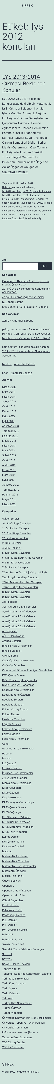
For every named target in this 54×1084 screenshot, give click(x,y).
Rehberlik (8, 934)
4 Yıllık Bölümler (11, 547)
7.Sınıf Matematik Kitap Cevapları (22, 582)
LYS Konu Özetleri (13, 846)
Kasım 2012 (9, 470)
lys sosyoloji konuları (23, 214)
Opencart (8, 885)
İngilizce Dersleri (12, 768)
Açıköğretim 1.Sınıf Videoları (19, 611)
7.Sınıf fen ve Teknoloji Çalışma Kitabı (24, 572)
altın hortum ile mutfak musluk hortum (25, 346)
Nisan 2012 (9, 504)
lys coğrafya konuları (32, 198)
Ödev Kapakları (11, 880)
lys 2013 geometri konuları (36, 191)
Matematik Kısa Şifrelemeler (19, 866)
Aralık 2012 (9, 465)
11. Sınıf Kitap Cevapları (16, 528)
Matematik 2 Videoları (15, 861)
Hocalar (7, 758)
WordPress (8, 1071)
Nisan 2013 (9, 445)
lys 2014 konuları (31, 195)
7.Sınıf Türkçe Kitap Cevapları (20, 587)
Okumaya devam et (15, 172)
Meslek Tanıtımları (13, 875)
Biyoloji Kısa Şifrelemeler (17, 645)
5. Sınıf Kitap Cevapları (16, 552)
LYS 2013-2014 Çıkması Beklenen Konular (24, 83)
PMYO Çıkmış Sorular (15, 929)
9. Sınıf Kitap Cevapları (16, 596)
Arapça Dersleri (11, 640)
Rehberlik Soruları (12, 939)
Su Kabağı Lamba (12, 301)
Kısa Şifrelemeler (12, 797)
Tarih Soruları (10, 988)
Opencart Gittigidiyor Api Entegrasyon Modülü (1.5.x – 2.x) (25, 283)
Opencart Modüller (13, 895)
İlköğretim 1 (9, 763)
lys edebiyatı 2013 (32, 202)
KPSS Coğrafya (11, 812)
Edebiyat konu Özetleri (16, 694)
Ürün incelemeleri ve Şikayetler (20, 1032)
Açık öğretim (10, 601)
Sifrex (27, 5)
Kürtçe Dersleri (11, 836)
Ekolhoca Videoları (13, 719)
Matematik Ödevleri (14, 870)
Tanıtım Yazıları (11, 968)
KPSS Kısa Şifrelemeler (16, 821)
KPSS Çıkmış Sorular (14, 807)
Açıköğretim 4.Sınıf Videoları (19, 626)
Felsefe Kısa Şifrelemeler (17, 729)
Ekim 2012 (8, 474)
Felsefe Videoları (12, 733)
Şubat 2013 (9, 455)
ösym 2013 (18, 218)
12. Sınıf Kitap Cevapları (16, 533)
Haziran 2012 (10, 494)
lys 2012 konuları (11, 191)
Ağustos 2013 (10, 425)
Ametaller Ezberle (22, 320)
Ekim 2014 (8, 391)
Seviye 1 (7, 954)
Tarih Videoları (11, 993)
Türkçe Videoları (12, 1012)
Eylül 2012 (8, 479)
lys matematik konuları (24, 210)
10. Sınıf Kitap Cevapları (16, 523)
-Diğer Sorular (10, 518)
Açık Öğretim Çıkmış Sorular (19, 606)
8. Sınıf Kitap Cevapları (16, 591)
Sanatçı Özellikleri (13, 944)
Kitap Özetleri (10, 792)
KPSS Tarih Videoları (14, 831)
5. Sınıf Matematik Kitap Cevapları (22, 557)
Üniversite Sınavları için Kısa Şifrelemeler (26, 1017)
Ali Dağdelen (9, 631)
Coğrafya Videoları (13, 665)
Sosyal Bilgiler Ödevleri (16, 963)
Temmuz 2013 (10, 430)
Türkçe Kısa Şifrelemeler (17, 1003)
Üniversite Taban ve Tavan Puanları (23, 1022)
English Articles (11, 724)
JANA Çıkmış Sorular (14, 777)
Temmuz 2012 (10, 489)
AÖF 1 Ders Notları (13, 635)
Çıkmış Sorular (11, 655)
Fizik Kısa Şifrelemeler (15, 738)
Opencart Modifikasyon (16, 890)
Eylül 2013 (8, 421)
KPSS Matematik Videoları (18, 826)
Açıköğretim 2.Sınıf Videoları (19, 616)
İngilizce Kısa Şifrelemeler (17, 772)
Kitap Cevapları (11, 787)
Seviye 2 (7, 958)
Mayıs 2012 (9, 499)
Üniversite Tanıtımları (15, 1027)
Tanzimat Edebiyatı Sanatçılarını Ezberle (26, 973)
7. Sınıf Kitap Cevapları (15, 567)
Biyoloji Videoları (12, 650)
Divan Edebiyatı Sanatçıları (18, 684)
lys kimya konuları (22, 206)
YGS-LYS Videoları (13, 1047)
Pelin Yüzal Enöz (12, 910)
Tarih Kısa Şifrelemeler (15, 978)
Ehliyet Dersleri (11, 714)
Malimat (7, 851)
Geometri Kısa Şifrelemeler (18, 748)
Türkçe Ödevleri (11, 1007)
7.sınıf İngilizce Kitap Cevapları (20, 577)
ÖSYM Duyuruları (12, 900)
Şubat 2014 (9, 401)
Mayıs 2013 (9, 440)
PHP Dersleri (9, 919)
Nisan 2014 (9, 396)
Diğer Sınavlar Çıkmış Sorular (19, 680)
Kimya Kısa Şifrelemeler (16, 782)
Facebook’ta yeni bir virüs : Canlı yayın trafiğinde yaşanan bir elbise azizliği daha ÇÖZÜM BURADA (26, 334)
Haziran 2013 (10, 435)
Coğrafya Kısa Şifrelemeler (18, 660)
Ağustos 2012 (10, 484)
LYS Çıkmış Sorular (13, 841)
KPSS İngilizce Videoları (16, 817)
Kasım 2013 (9, 411)
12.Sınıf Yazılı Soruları (15, 538)
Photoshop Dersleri (13, 915)
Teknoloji (7, 998)
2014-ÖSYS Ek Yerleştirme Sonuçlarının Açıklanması (26, 290)
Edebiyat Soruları (12, 699)
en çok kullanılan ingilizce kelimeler (23, 296)
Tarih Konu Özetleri (13, 983)
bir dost (7, 364)
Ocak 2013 (8, 460)
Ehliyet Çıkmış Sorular (15, 709)
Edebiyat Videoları (13, 704)
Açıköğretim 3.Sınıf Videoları (19, 621)
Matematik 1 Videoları (15, 856)
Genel (5, 743)
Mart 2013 (8, 450)
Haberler (7, 187)
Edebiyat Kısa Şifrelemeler (18, 689)
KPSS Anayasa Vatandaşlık (18, 802)
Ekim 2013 (8, 416)
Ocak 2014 (8, 406)
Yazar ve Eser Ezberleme (17, 1037)
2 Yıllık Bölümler (11, 542)
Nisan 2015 (9, 386)
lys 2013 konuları (11, 195)
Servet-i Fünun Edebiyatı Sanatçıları (23, 949)
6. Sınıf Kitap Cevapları (16, 562)
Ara (4, 259)
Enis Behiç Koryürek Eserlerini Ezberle (25, 306)
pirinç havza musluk (14, 329)
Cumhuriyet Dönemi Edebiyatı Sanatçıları (27, 670)
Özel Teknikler (10, 905)
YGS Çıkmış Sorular (13, 1042)
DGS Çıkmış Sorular (14, 675)
